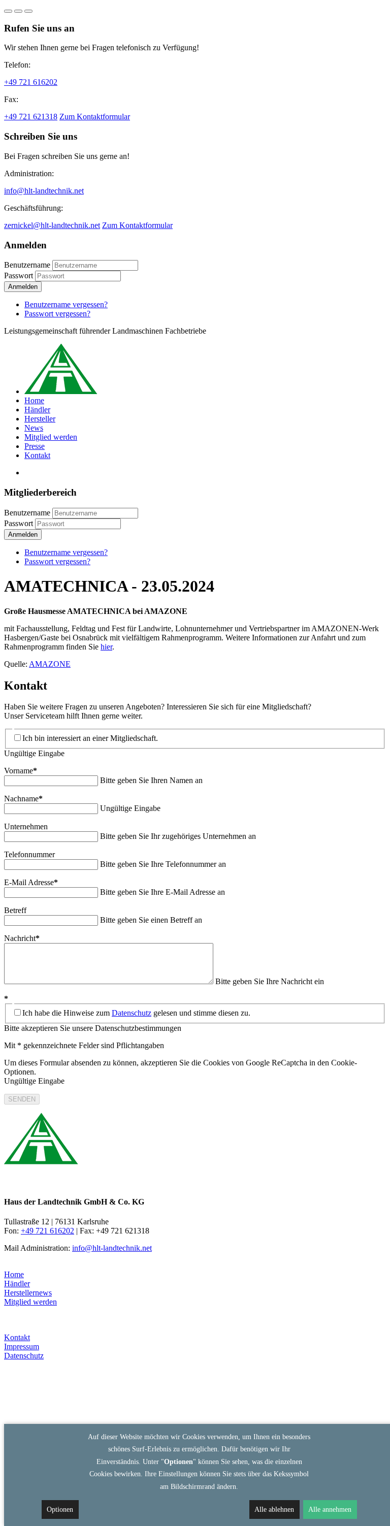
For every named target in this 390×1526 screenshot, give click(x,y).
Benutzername (27, 265)
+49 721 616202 (30, 82)
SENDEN (22, 1099)
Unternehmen (26, 826)
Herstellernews (28, 1292)
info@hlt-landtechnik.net (44, 190)
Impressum (21, 1346)
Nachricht (22, 938)
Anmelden (23, 286)
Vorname (20, 770)
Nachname (23, 798)
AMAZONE (50, 664)
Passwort (18, 275)
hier (106, 646)
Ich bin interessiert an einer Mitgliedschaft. (90, 738)
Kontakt (17, 1337)
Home (14, 1274)
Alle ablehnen (274, 1509)
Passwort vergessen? (57, 313)
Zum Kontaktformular (94, 116)
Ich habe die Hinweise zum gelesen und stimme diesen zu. (136, 1013)
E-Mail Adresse (31, 882)
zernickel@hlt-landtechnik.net (52, 225)
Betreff (15, 910)
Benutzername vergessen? (66, 304)
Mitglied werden (30, 1301)
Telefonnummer (29, 854)
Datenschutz (131, 1013)
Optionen (60, 1509)
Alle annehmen (329, 1509)
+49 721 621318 (30, 116)
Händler (17, 1283)
